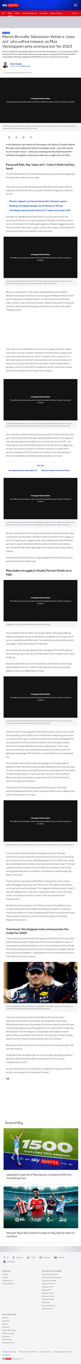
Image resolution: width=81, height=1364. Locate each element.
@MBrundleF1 (26, 66)
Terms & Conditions (9, 1351)
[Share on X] (16, 137)
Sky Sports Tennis (48, 1293)
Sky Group (6, 1327)
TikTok (33, 1257)
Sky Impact (6, 1336)
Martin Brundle (16, 64)
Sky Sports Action (48, 1296)
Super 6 (5, 1277)
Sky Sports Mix (47, 1308)
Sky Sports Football (49, 1280)
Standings (43, 13)
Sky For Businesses (9, 1330)
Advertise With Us (8, 1342)
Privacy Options (45, 1351)
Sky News (5, 1321)
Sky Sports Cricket (48, 1283)
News (10, 13)
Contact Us (6, 1355)
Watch (17, 13)
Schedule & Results (29, 13)
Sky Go (4, 1324)
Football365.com (8, 1283)
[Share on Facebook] (9, 137)
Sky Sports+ (46, 1302)
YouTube (61, 1257)
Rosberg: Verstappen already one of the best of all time (36, 205)
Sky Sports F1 (46, 1290)
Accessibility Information (62, 1351)
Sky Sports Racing (48, 1305)
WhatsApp (11, 1261)
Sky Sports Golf (47, 1287)
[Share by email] (31, 137)
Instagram (46, 1257)
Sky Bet (5, 1274)
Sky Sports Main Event (50, 1274)
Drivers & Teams (56, 13)
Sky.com (5, 1317)
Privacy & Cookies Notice (28, 1351)
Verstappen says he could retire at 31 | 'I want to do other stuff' (40, 210)
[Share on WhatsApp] (23, 137)
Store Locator (7, 1339)
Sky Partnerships (8, 1333)
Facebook (19, 1257)
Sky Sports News (48, 1299)
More (74, 13)
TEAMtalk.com (7, 1280)
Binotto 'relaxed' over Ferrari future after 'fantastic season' (38, 201)
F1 (3, 13)
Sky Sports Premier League (51, 1277)
